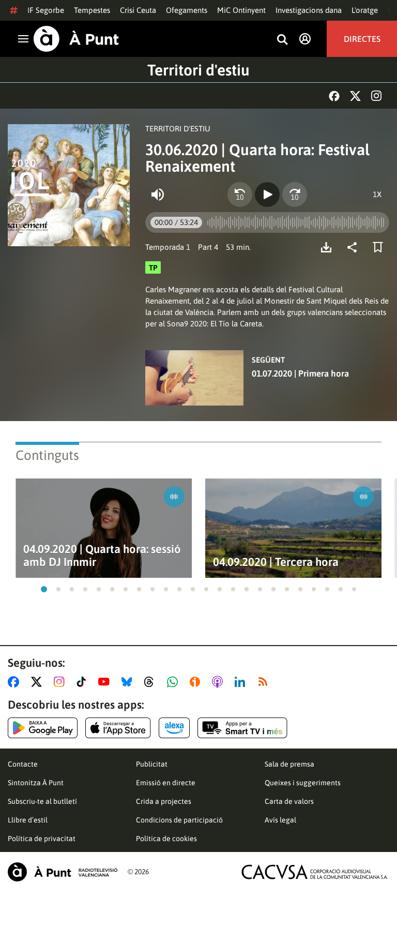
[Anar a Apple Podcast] (219, 682)
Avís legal (280, 820)
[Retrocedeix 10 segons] (239, 194)
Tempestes (92, 10)
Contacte (23, 764)
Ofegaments (186, 10)
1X (377, 194)
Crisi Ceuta (138, 10)
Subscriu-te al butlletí (42, 801)
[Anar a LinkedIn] (242, 682)
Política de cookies (166, 838)
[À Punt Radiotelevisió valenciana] (62, 871)
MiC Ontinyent (241, 10)
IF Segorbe (45, 10)
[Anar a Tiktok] (83, 682)
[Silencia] (157, 194)
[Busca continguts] (282, 40)
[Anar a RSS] (265, 682)
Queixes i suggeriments (303, 783)
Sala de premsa (289, 764)
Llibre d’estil (28, 820)
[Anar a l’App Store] (118, 727)
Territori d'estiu (198, 70)
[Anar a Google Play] (43, 727)
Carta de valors (289, 801)
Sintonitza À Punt (36, 783)
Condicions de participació (179, 820)
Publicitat (151, 764)
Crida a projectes (163, 801)
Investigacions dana (309, 10)
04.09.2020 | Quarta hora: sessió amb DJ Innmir (102, 556)
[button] (44, 589)
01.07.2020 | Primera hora (300, 373)
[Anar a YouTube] (106, 682)
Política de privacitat (41, 838)
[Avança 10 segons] (294, 194)
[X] (355, 96)
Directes (362, 38)
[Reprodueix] (267, 194)
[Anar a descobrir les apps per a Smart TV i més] (242, 727)
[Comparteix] (354, 247)
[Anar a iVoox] (197, 682)
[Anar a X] (38, 682)
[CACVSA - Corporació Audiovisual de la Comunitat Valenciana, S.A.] (314, 871)
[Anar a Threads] (151, 682)
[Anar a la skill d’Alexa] (174, 727)
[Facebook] (334, 96)
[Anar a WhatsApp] (174, 682)
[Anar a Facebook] (15, 682)
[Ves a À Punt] (76, 39)
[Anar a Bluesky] (128, 682)
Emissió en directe (165, 783)
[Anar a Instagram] (61, 682)
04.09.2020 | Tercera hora (276, 562)
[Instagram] (376, 96)
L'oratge (365, 10)
